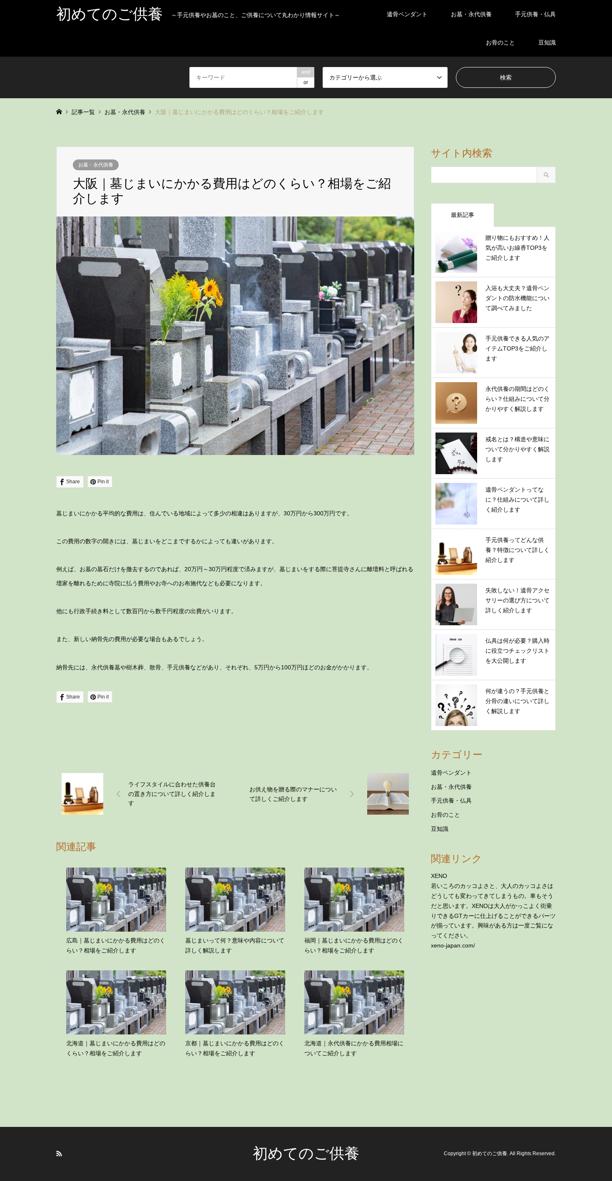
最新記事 (462, 214)
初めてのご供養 (306, 1153)
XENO (439, 876)
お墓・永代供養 (471, 14)
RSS (59, 1153)
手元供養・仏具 (535, 14)
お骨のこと (500, 42)
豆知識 (547, 42)
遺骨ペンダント (407, 14)
